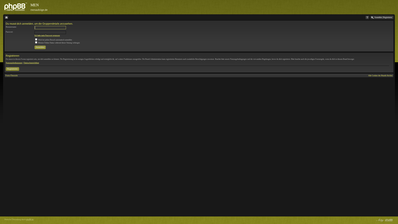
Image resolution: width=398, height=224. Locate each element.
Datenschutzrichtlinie (31, 63)
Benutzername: (11, 27)
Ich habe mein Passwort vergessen (47, 35)
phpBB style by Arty (379, 220)
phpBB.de (30, 219)
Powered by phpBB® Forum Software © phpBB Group (389, 220)
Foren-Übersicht (11, 76)
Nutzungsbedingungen (14, 63)
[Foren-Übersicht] (6, 17)
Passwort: (9, 32)
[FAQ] (367, 17)
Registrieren (12, 69)
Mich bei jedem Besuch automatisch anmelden (55, 40)
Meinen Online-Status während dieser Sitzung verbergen (59, 43)
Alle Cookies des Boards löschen (380, 76)
